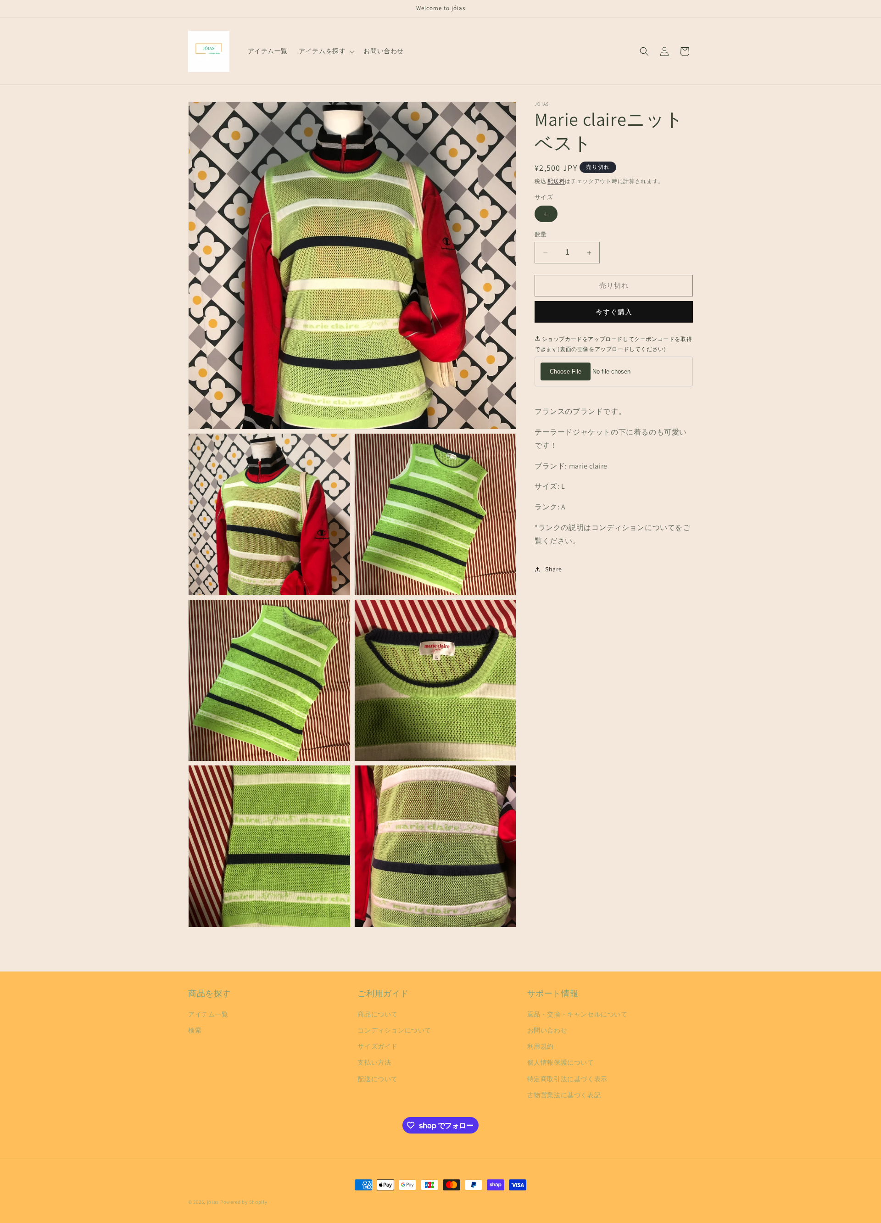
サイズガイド (377, 1046)
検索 (194, 1030)
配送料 (556, 181)
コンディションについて (394, 1030)
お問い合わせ (547, 1030)
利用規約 (540, 1046)
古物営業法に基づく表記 (564, 1095)
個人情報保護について (560, 1062)
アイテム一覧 (208, 1014)
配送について (377, 1079)
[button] (325, 51)
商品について (377, 1014)
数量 (541, 235)
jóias (213, 1202)
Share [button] (553, 569)
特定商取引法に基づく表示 (567, 1079)
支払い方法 (374, 1062)
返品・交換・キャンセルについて (577, 1014)
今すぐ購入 (614, 311)
